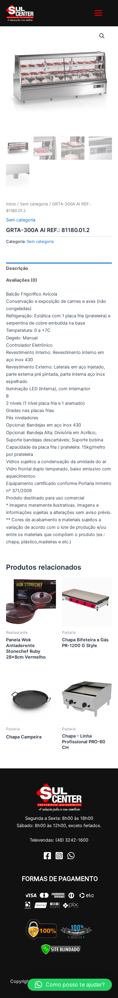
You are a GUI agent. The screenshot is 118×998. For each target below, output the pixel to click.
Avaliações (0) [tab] (21, 280)
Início (11, 203)
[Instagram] (59, 856)
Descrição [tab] (17, 268)
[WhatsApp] (71, 856)
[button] (102, 36)
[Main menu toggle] (98, 13)
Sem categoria (34, 203)
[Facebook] (47, 856)
